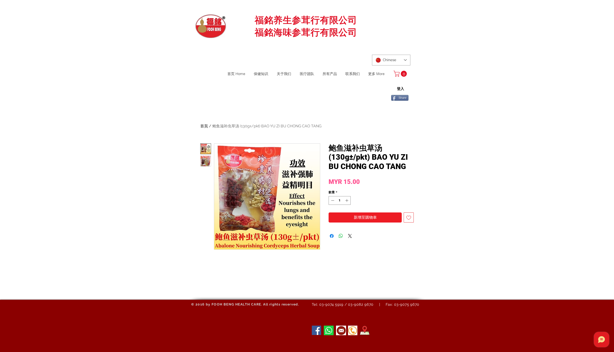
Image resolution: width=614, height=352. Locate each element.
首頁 (204, 126)
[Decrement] (332, 200)
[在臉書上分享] (332, 236)
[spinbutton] (339, 200)
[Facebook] (316, 330)
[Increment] (347, 200)
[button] (401, 74)
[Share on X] (350, 236)
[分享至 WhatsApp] (341, 236)
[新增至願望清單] (409, 217)
